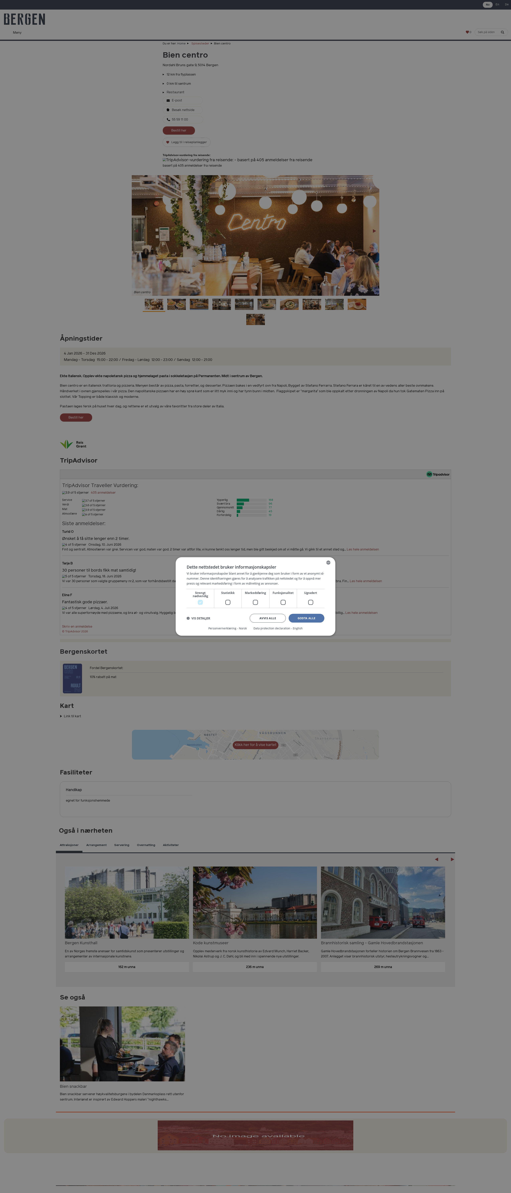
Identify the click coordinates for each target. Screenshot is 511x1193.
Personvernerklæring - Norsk (227, 628)
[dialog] (255, 596)
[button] (198, 618)
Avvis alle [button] (267, 618)
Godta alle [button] (307, 618)
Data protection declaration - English (278, 628)
